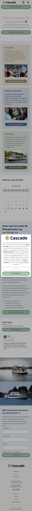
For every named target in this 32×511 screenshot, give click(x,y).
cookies (5, 250)
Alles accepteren (16, 273)
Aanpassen (16, 269)
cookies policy (16, 255)
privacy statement (23, 262)
